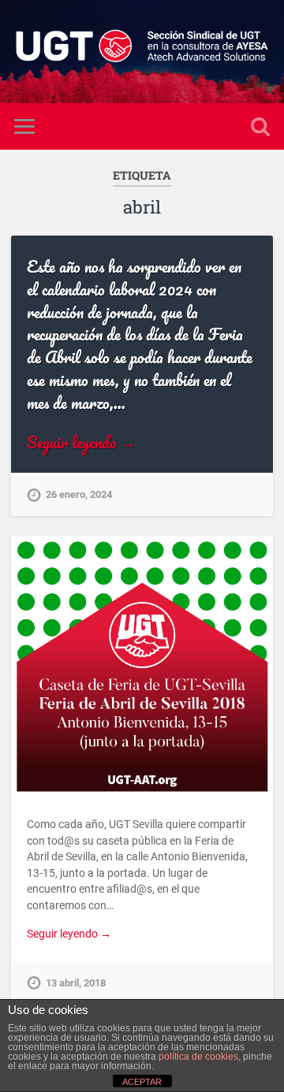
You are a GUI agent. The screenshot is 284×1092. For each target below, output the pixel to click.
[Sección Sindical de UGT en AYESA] (141, 52)
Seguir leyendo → (81, 442)
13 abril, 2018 (76, 983)
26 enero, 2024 (79, 494)
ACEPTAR (142, 1081)
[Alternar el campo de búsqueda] (260, 126)
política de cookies (198, 1056)
